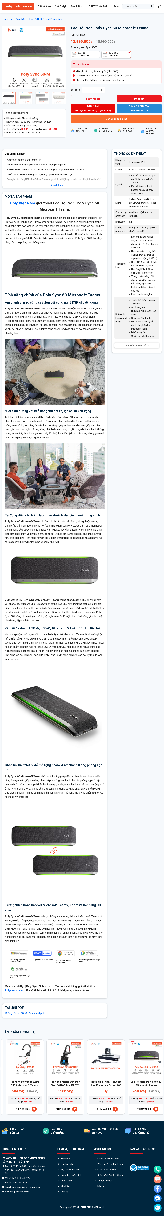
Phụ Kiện (65, 1186)
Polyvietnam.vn (14, 990)
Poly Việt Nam (22, 203)
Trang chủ (44, 6)
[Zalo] (158, 1208)
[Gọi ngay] (158, 1170)
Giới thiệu (61, 6)
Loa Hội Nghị (35, 19)
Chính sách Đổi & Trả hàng (110, 1175)
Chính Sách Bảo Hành (108, 1158)
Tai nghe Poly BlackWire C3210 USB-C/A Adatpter (109, 1083)
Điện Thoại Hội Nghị (70, 1169)
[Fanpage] (158, 1189)
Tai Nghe (65, 1158)
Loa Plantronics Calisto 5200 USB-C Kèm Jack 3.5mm (28, 1085)
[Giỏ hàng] (160, 6)
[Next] (61, 57)
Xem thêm (56, 185)
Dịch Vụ (64, 1191)
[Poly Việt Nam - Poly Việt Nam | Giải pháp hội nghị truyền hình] (18, 6)
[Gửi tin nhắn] (158, 1179)
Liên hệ (115, 6)
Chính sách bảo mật (107, 1169)
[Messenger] (158, 1198)
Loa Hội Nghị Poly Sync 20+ (68, 1081)
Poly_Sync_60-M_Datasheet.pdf (25, 1013)
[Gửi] (151, 6)
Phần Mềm (66, 1180)
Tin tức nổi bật (98, 6)
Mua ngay (139, 98)
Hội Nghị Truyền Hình (71, 1175)
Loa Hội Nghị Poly (53, 19)
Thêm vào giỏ (93, 98)
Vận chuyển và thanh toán (110, 1164)
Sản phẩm (76, 6)
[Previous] (8, 57)
